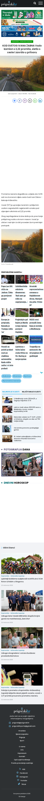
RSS (23, 769)
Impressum (22, 753)
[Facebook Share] (20, 101)
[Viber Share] (25, 101)
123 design (22, 796)
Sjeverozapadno (22, 734)
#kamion (17, 376)
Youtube (24, 780)
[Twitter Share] (30, 101)
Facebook (24, 773)
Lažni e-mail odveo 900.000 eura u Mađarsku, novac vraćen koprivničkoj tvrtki (27, 409)
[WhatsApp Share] (35, 101)
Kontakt (22, 756)
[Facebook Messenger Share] (14, 101)
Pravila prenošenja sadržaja (22, 763)
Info (22, 750)
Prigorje (22, 737)
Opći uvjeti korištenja (22, 760)
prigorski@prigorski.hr (20, 723)
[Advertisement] (22, 125)
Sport (22, 741)
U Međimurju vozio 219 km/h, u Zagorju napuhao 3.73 (25, 400)
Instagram (24, 777)
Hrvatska (22, 731)
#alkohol (6, 376)
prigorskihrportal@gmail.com (23, 726)
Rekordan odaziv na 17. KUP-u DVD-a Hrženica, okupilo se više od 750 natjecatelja (27, 419)
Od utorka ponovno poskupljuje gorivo (26, 429)
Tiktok (23, 784)
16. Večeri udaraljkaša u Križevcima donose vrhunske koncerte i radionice (27, 438)
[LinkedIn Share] (40, 101)
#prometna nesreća (11, 381)
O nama (22, 747)
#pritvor (27, 376)
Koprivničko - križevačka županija (22, 41)
